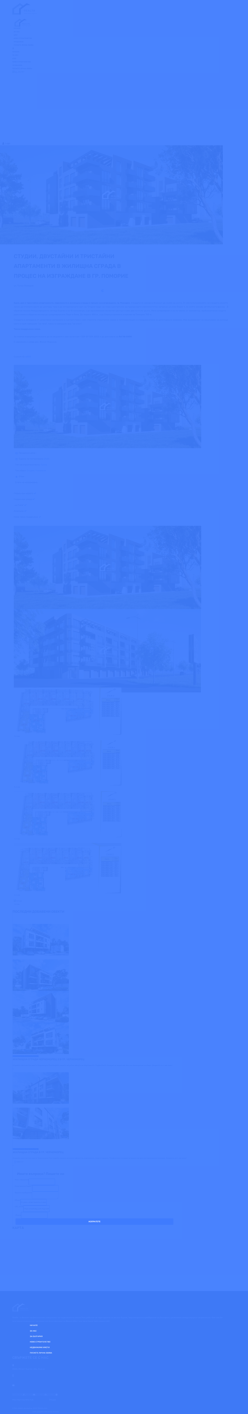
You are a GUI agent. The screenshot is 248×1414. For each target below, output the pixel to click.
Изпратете (94, 1221)
